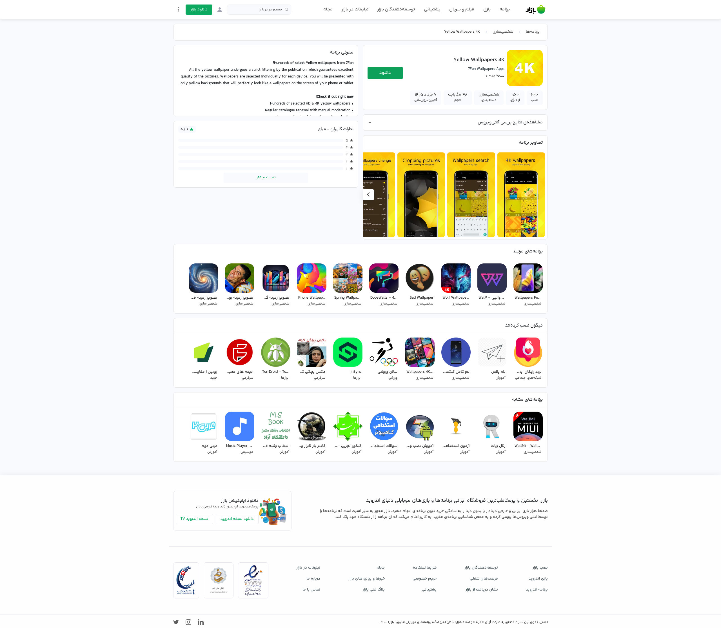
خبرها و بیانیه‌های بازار (366, 579)
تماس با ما (311, 590)
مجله (328, 9)
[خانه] (535, 9)
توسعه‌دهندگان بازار (396, 9)
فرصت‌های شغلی (484, 579)
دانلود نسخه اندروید (237, 519)
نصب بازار (540, 568)
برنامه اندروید (537, 590)
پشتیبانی (432, 9)
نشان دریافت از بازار (482, 590)
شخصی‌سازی (503, 32)
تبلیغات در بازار (355, 9)
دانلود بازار (199, 9)
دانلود (385, 72)
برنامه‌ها (533, 32)
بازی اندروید (538, 579)
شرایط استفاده (425, 568)
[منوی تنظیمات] (178, 9)
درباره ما (313, 579)
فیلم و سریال (461, 9)
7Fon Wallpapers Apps (486, 69)
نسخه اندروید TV (194, 519)
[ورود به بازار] (220, 10)
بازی (487, 9)
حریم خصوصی (425, 579)
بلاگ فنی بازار (374, 590)
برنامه (505, 9)
